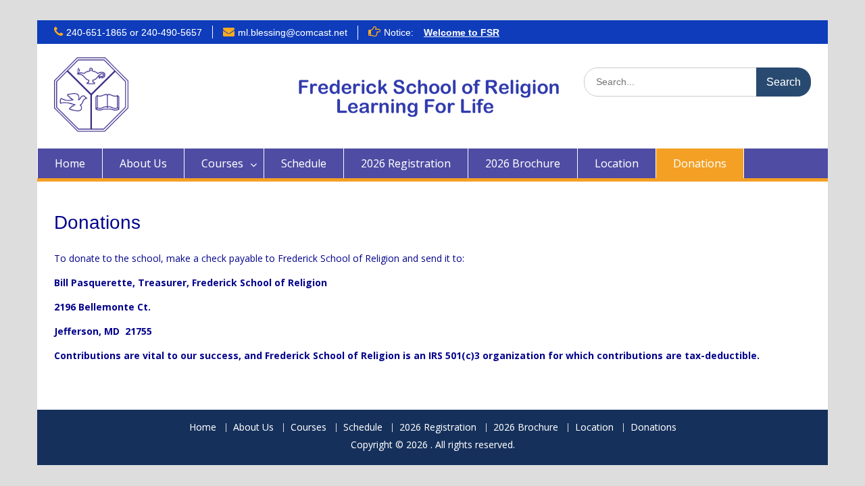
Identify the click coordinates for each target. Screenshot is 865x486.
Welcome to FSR (461, 32)
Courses (222, 163)
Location (617, 163)
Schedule (303, 163)
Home (70, 163)
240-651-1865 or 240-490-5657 (134, 32)
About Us (143, 163)
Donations (699, 163)
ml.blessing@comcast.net (292, 32)
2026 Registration (406, 163)
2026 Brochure (522, 163)
